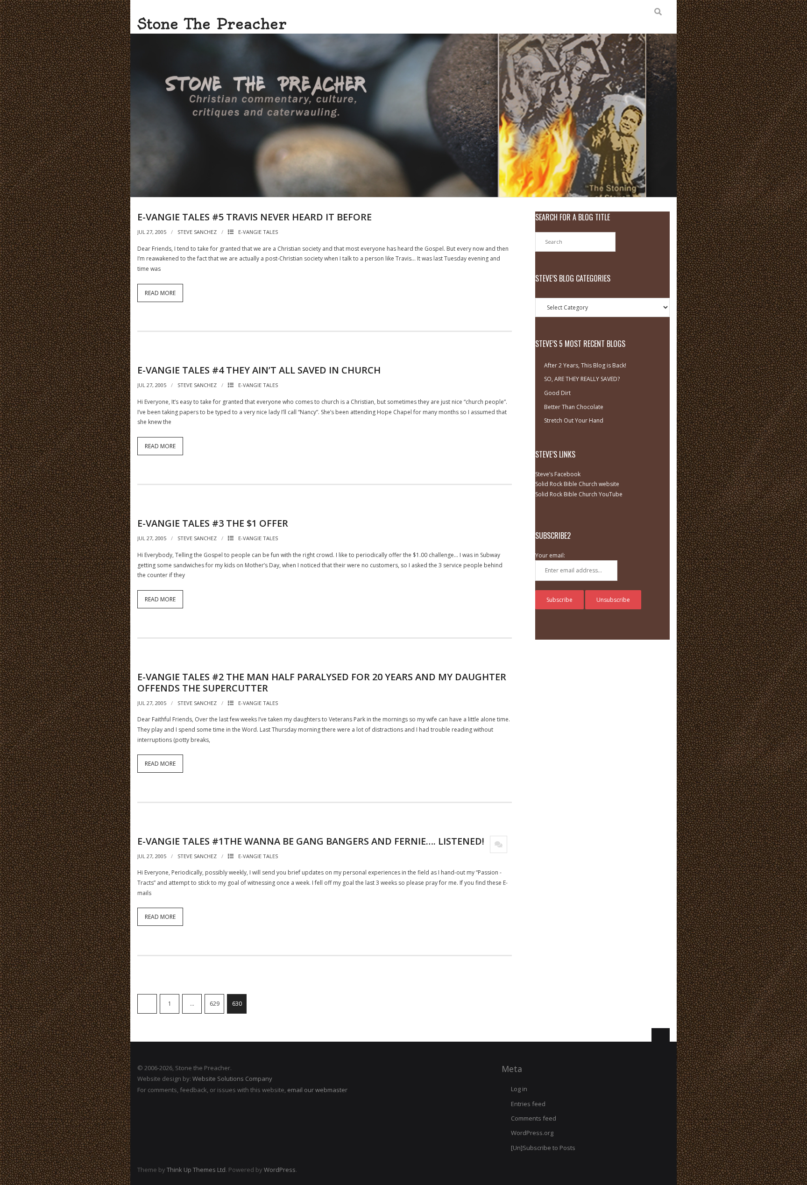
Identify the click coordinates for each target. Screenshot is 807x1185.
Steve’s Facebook (557, 474)
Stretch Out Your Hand (573, 420)
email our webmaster (317, 1090)
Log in (519, 1089)
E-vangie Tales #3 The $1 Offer (212, 523)
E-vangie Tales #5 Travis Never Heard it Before (254, 217)
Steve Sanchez (197, 231)
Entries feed (528, 1104)
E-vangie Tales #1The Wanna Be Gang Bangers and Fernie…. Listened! (310, 841)
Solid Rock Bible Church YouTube (579, 494)
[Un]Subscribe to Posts (543, 1147)
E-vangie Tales (258, 231)
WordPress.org (532, 1133)
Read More (160, 293)
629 (214, 1004)
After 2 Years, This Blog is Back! (585, 365)
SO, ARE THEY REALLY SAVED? (582, 379)
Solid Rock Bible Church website (577, 484)
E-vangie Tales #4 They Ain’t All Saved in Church (259, 370)
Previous (147, 1004)
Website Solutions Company (232, 1078)
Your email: (550, 555)
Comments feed (533, 1118)
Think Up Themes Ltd (196, 1169)
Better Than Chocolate (573, 407)
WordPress (280, 1169)
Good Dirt (557, 393)
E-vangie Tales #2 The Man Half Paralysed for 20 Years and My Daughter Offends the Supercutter (321, 682)
